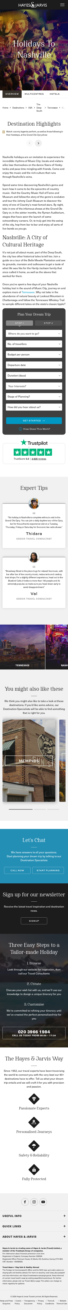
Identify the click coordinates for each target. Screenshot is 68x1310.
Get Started (32, 420)
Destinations (18, 107)
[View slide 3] (53, 809)
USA (30, 107)
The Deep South (39, 107)
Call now (17, 870)
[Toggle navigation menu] (62, 5)
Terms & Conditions (49, 1302)
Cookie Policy (18, 1302)
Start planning (48, 870)
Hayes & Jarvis (33, 5)
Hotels (55, 93)
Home (5, 107)
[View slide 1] (21, 809)
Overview (12, 93)
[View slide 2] (40, 809)
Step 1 (19, 323)
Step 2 (48, 323)
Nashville (64, 107)
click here (40, 1253)
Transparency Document (29, 1302)
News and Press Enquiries (6, 1302)
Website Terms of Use (61, 1302)
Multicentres (34, 93)
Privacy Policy (40, 1302)
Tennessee (52, 107)
